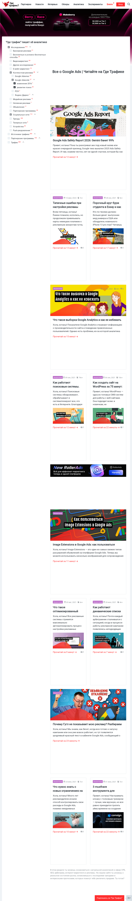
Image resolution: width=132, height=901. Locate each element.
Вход (120, 4)
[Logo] (10, 4)
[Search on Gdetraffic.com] (128, 4)
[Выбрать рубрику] (9, 47)
